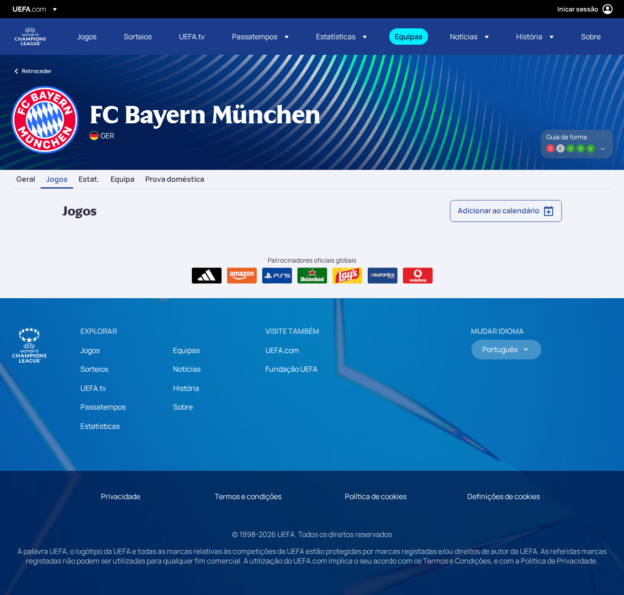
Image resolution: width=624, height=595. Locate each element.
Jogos (57, 179)
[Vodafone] (418, 276)
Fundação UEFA (291, 369)
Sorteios (94, 369)
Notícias (187, 369)
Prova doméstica (174, 179)
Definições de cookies (503, 496)
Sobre (183, 407)
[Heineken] (312, 276)
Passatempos (103, 407)
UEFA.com (282, 350)
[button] (260, 36)
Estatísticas (100, 426)
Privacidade (120, 496)
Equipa (122, 179)
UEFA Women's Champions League (30, 36)
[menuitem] (89, 36)
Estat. (89, 179)
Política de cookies (376, 496)
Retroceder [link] (37, 71)
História (186, 388)
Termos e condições (248, 496)
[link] (86, 36)
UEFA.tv (93, 388)
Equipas (186, 350)
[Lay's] (347, 276)
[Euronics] (382, 276)
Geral (25, 179)
